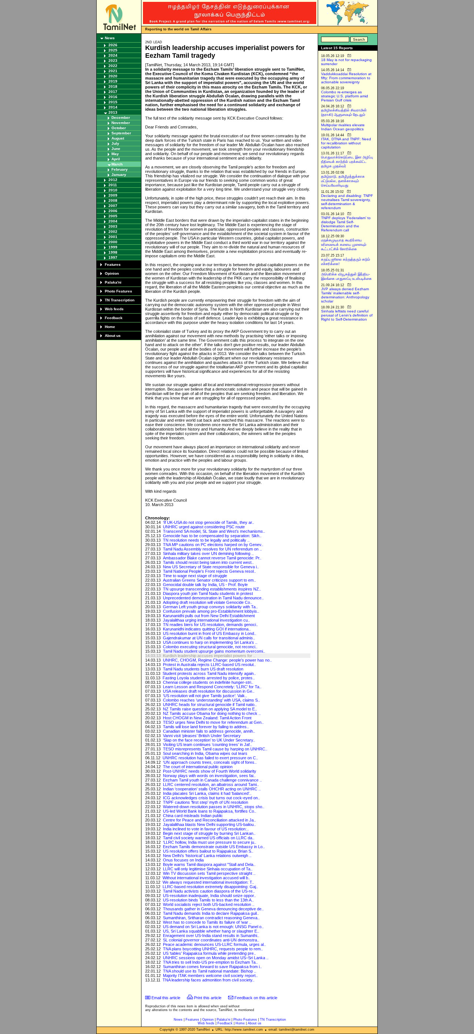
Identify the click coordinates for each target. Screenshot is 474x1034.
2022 (113, 66)
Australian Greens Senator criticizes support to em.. (209, 580)
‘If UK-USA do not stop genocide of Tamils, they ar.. (208, 522)
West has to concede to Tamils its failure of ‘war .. (207, 922)
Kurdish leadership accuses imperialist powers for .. (209, 655)
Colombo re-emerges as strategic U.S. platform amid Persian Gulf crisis (344, 96)
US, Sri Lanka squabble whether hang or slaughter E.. (211, 931)
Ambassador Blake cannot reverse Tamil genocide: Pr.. (212, 558)
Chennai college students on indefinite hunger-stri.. (208, 682)
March (117, 164)
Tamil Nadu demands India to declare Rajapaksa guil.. (211, 913)
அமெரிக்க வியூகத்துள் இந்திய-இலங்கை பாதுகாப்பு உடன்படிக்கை (346, 276)
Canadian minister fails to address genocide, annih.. (209, 731)
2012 (113, 180)
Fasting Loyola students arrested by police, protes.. (209, 678)
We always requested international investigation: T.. (208, 882)
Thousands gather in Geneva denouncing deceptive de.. (213, 909)
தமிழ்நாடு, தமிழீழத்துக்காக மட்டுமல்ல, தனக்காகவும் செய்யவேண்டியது (343, 180)
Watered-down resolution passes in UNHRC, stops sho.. (213, 806)
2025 (113, 50)
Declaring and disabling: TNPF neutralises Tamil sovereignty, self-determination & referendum (347, 202)
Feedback (114, 318)
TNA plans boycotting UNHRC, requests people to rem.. (213, 949)
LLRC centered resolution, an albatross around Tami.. (211, 784)
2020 (113, 76)
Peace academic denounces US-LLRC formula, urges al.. (214, 944)
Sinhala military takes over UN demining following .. (208, 553)
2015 (113, 102)
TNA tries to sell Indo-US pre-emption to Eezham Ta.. (210, 962)
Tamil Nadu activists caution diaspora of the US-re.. (209, 891)
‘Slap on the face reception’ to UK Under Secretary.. (209, 740)
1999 (113, 247)
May (115, 154)
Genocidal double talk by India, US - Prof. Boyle (205, 584)
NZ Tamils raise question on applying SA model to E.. (210, 709)
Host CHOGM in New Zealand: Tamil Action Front (207, 718)
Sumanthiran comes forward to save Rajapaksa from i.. (212, 966)
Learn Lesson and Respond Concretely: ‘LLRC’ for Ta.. (212, 687)
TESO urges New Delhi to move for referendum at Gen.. (213, 722)
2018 (113, 86)
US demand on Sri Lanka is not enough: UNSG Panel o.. (213, 926)
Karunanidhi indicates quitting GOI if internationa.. (207, 629)
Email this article (165, 997)
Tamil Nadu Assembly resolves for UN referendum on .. (212, 549)
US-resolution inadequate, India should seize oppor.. (209, 895)
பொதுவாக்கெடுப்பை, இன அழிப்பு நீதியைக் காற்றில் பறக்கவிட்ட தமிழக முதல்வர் (347, 161)
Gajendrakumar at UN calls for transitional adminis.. (209, 638)
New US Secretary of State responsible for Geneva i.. (211, 567)
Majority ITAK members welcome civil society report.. (210, 975)
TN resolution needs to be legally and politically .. (206, 540)
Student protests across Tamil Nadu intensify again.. (209, 673)
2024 (113, 55)
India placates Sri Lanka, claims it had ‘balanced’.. (207, 793)
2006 (113, 211)
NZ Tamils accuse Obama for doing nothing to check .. (212, 713)
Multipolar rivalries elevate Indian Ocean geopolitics (343, 127)
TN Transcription (119, 300)
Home (110, 327)
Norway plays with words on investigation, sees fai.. (209, 775)
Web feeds (114, 309)
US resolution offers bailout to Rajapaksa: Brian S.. (208, 851)
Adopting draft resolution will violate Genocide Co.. (207, 602)
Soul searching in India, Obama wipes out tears (205, 753)
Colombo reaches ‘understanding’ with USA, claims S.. (211, 700)
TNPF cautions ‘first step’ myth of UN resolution (205, 802)
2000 (113, 242)
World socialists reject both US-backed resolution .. (208, 904)
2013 (113, 112)
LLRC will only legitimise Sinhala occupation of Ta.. (208, 869)
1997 (113, 257)
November (120, 123)
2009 (113, 195)
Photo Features (118, 291)
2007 (113, 206)
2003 (113, 226)
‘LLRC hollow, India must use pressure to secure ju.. (209, 842)
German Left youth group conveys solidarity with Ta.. (210, 607)
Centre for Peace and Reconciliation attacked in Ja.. (209, 820)
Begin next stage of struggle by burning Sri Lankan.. (209, 833)
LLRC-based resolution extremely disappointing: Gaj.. (210, 886)
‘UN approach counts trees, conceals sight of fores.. (210, 762)
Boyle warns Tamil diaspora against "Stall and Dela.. (209, 864)
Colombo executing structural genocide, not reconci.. (210, 647)
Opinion (112, 273)
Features (113, 264)
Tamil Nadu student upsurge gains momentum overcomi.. (214, 651)
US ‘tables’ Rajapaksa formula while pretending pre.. (209, 953)
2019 (113, 81)
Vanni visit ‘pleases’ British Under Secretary (202, 735)
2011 (113, 185)
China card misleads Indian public (193, 815)
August (117, 138)
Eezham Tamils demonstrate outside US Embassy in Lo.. (214, 846)
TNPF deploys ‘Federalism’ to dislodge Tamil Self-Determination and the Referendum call (346, 224)
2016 (113, 97)
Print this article (207, 997)
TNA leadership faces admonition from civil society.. (208, 980)
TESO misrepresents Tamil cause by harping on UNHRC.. (215, 749)
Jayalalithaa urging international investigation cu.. (206, 620)
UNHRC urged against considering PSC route (204, 527)
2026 (113, 45)
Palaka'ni (113, 282)
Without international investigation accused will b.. (206, 878)
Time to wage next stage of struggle (195, 575)
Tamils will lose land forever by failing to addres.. (206, 727)
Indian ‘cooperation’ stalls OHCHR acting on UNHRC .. (212, 789)
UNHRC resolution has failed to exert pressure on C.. (210, 758)
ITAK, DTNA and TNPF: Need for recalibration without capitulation (346, 143)
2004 (113, 221)
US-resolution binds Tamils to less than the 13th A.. (208, 900)
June (115, 149)
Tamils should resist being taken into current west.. (208, 562)
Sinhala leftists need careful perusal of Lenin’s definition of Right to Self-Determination (347, 315)
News (110, 38)
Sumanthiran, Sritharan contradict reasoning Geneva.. (211, 918)
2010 (113, 190)
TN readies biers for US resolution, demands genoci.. (210, 624)
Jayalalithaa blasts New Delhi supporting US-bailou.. (209, 824)
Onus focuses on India (183, 860)
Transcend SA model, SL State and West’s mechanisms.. (214, 531)
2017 (113, 92)
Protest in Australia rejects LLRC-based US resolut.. (209, 664)
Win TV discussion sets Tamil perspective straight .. (209, 873)
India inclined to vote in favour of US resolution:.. (206, 829)
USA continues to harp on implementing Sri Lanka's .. (210, 642)
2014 (113, 107)
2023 (113, 60)
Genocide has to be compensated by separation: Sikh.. (212, 535)
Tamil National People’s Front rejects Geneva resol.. (209, 571)
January (118, 175)
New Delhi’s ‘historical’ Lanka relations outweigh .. (207, 855)
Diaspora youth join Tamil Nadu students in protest (208, 593)
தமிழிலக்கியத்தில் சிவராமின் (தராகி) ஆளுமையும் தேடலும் (344, 112)
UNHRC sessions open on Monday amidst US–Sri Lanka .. (215, 958)
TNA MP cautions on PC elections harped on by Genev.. (213, 544)
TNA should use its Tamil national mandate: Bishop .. (209, 971)
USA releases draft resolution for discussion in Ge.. (208, 691)
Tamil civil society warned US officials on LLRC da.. (208, 838)
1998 (113, 252)
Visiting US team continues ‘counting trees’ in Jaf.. (207, 744)
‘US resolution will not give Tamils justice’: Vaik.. (205, 695)
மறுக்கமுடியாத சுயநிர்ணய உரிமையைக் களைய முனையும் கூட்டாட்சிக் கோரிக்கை (343, 244)
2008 (113, 200)
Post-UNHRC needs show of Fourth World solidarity (209, 771)
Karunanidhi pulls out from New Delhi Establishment (209, 615)
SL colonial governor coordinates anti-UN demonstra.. (211, 940)
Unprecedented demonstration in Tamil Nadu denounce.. (213, 598)
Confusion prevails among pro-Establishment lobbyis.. (211, 611)
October (118, 128)
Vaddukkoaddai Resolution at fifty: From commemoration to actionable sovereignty (346, 78)
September (121, 133)
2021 (113, 71)
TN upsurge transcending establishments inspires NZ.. (212, 589)
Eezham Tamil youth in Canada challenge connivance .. (212, 780)
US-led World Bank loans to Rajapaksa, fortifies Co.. (209, 811)
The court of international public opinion (198, 766)
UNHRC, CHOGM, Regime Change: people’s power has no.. (217, 660)
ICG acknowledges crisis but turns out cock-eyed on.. (211, 798)
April (115, 159)
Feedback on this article (255, 997)
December (120, 118)
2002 (113, 232)
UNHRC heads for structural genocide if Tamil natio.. (210, 704)
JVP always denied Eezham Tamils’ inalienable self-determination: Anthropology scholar (345, 295)
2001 (113, 237)
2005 (113, 216)
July (115, 143)
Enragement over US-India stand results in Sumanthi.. (211, 935)
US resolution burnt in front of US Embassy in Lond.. (209, 633)
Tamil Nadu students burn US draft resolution (203, 669)
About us (113, 336)
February (119, 169)
